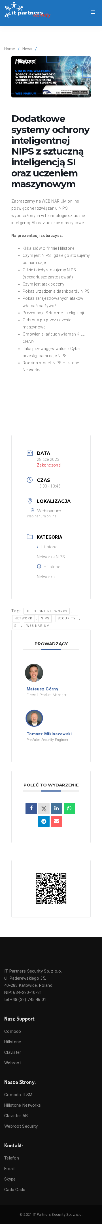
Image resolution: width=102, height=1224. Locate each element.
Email (9, 1168)
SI (16, 626)
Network (23, 618)
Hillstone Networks (46, 611)
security (67, 618)
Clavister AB (16, 1115)
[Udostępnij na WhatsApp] (69, 808)
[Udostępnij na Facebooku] (31, 808)
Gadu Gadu (15, 1189)
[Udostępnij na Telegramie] (44, 821)
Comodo (12, 1031)
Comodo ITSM (18, 1094)
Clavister (12, 1052)
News (27, 49)
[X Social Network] (44, 808)
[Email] (56, 821)
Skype (10, 1179)
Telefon (11, 1158)
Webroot (12, 1062)
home (9, 49)
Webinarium (38, 626)
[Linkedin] (56, 808)
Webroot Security (21, 1126)
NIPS (45, 618)
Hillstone (12, 1041)
